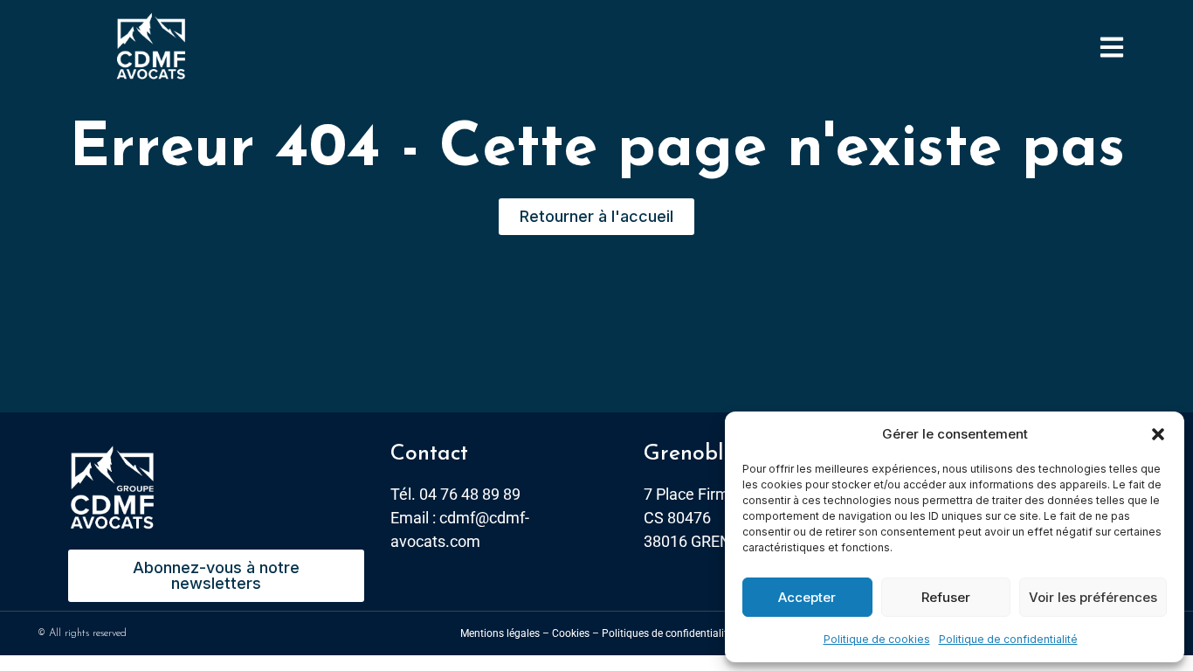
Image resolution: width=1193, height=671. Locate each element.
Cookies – (575, 633)
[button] (1158, 434)
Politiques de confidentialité (667, 633)
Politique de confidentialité (1008, 639)
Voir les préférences (1093, 597)
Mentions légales (500, 633)
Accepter (807, 597)
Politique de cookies (877, 639)
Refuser (945, 597)
